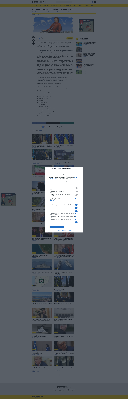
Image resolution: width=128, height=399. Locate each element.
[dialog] (64, 199)
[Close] (81, 169)
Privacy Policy (70, 230)
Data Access (64, 230)
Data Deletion (58, 230)
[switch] (76, 188)
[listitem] (64, 185)
